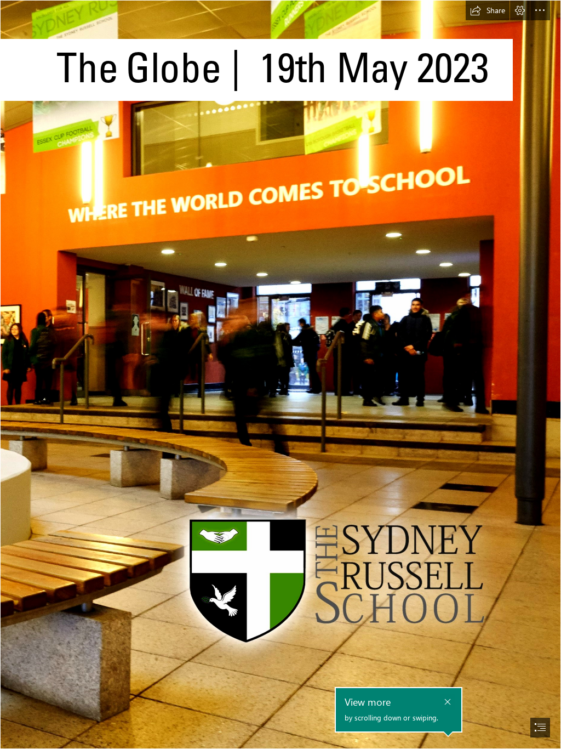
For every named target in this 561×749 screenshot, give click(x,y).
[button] (488, 10)
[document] (280, 374)
